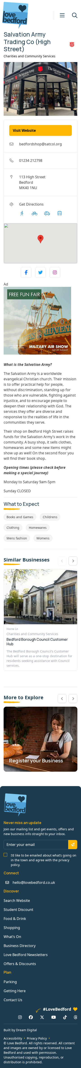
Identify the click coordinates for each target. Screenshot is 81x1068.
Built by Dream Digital (20, 1030)
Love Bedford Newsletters (26, 954)
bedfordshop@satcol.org (40, 144)
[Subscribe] (72, 844)
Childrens (50, 517)
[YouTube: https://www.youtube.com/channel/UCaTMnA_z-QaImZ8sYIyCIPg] (53, 1017)
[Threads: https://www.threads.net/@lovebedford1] (75, 1017)
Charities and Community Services (29, 56)
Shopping (12, 927)
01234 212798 (30, 160)
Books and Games (20, 517)
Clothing (13, 527)
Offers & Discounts (20, 963)
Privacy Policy (37, 1038)
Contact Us (13, 999)
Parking (10, 981)
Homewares (38, 527)
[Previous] (62, 698)
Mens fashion (17, 538)
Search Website (17, 900)
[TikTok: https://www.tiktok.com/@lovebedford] (65, 1017)
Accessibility (13, 1038)
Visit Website (24, 130)
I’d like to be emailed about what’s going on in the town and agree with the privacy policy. (43, 860)
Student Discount (18, 909)
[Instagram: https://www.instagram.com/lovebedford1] (20, 1017)
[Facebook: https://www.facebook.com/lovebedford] (31, 1017)
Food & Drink (15, 918)
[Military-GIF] (40, 321)
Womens (43, 538)
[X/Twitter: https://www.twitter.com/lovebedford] (42, 1017)
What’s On (12, 936)
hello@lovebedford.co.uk (34, 882)
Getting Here (15, 990)
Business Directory (20, 945)
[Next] (72, 560)
